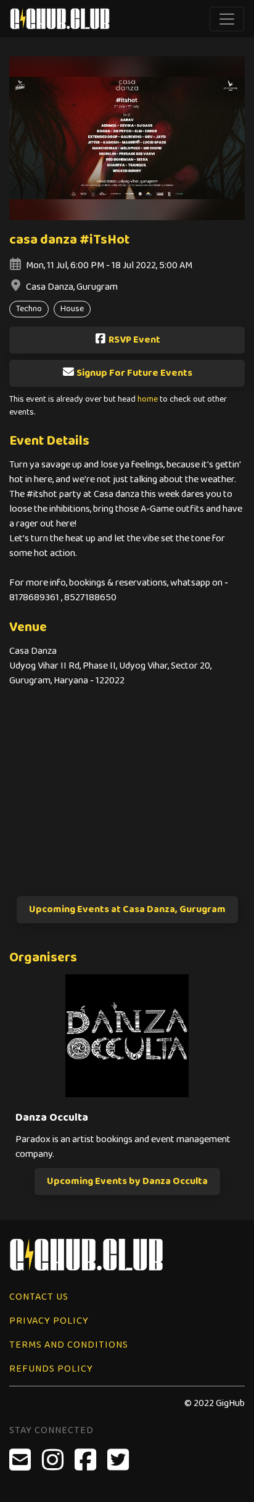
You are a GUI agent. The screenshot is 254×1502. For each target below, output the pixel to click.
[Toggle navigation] (227, 19)
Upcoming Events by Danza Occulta (127, 1181)
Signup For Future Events (134, 373)
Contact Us (38, 1297)
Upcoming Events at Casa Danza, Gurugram (127, 909)
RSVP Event (134, 340)
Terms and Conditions (68, 1345)
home (147, 399)
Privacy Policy (49, 1321)
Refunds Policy (51, 1369)
